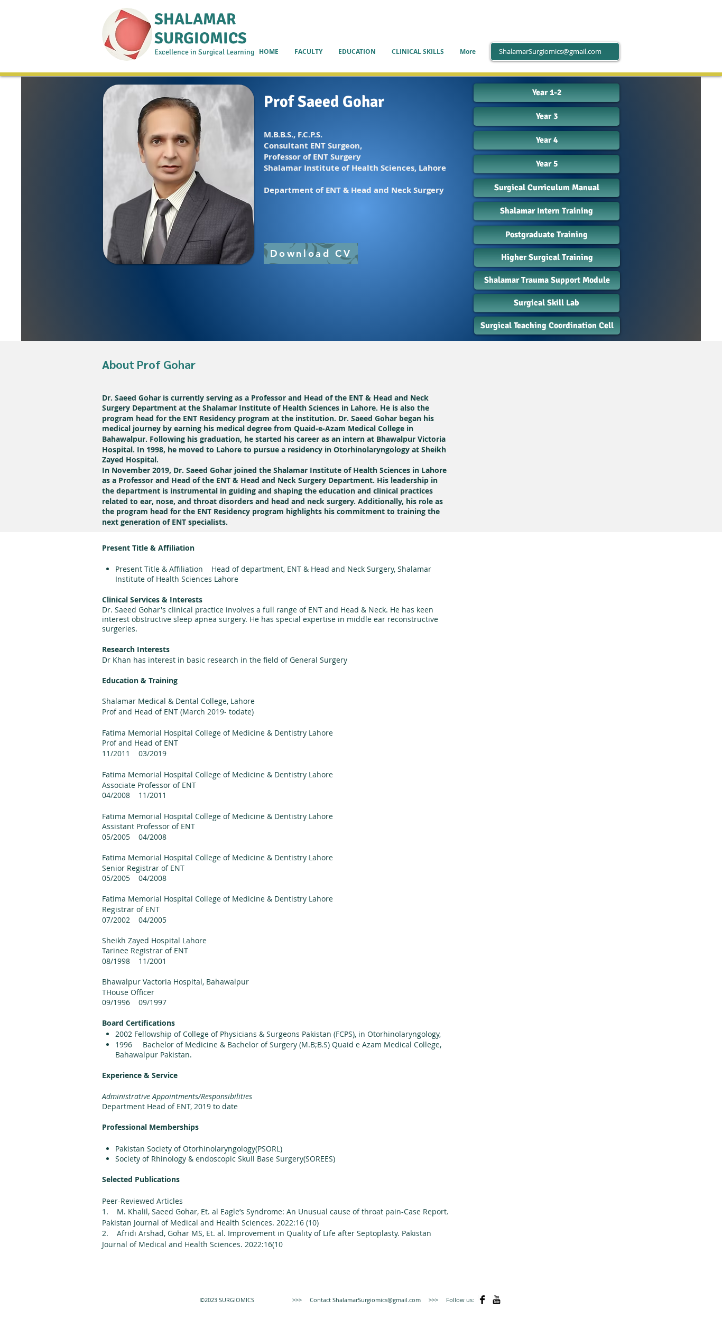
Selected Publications (141, 1179)
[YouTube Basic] (496, 1299)
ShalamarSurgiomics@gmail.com (550, 51)
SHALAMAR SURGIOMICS (200, 29)
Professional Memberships (150, 1127)
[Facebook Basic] (482, 1299)
